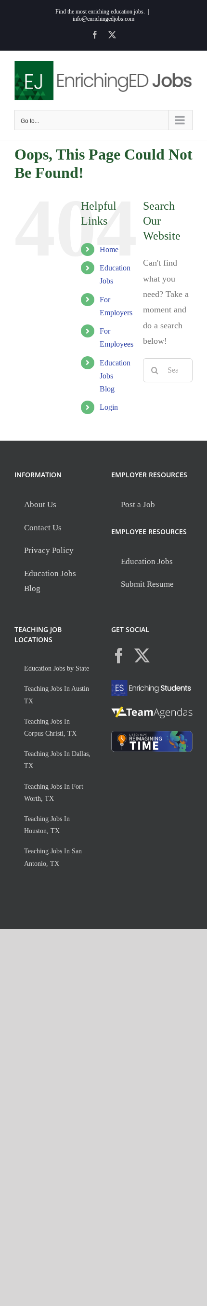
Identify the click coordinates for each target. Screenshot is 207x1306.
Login (109, 407)
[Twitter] (142, 655)
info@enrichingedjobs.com (103, 18)
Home (109, 249)
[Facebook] (119, 655)
